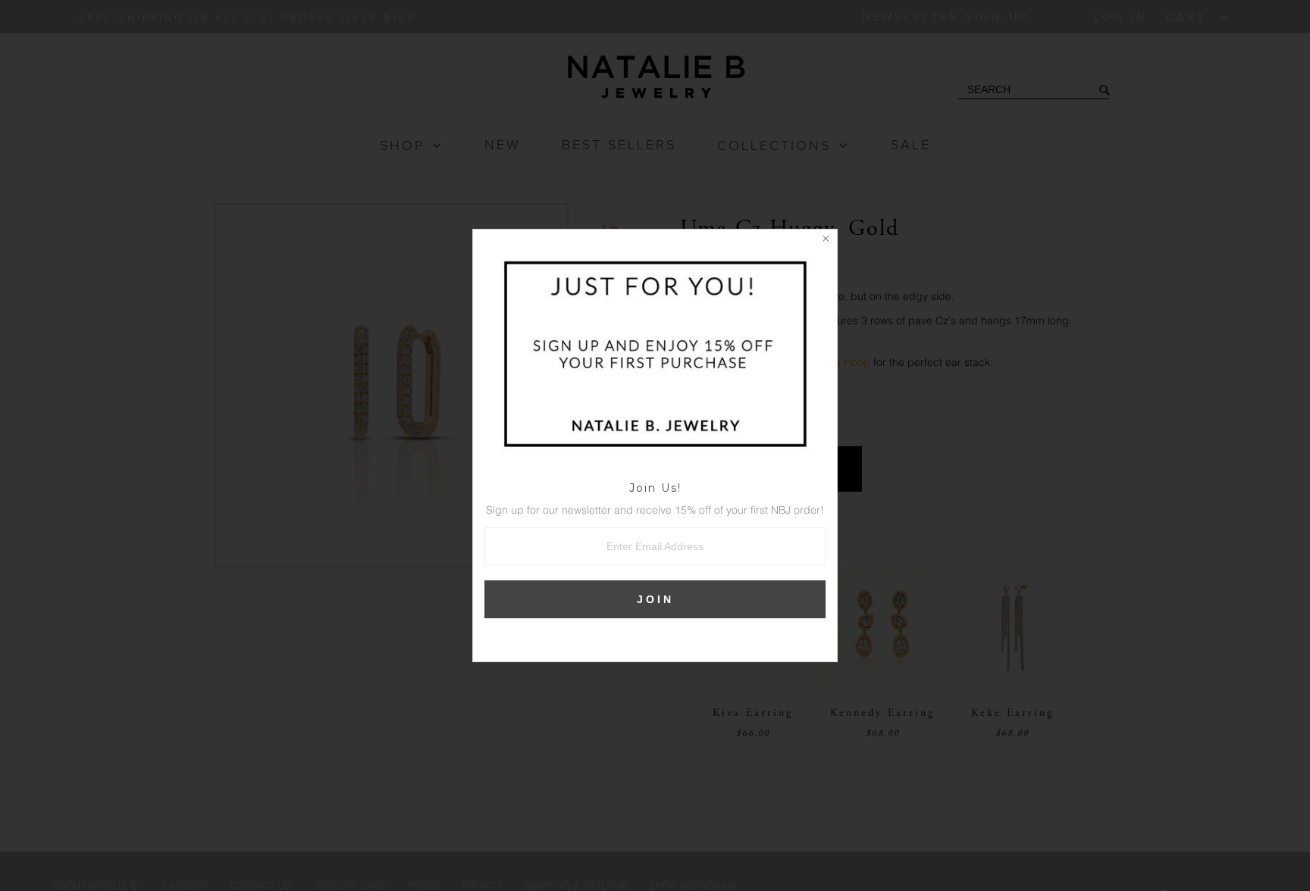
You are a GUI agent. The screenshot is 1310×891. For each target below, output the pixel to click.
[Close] (825, 241)
